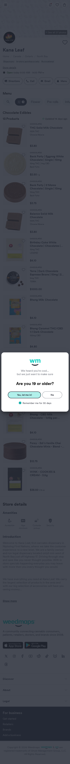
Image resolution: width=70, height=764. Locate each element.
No (52, 394)
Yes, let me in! (24, 394)
